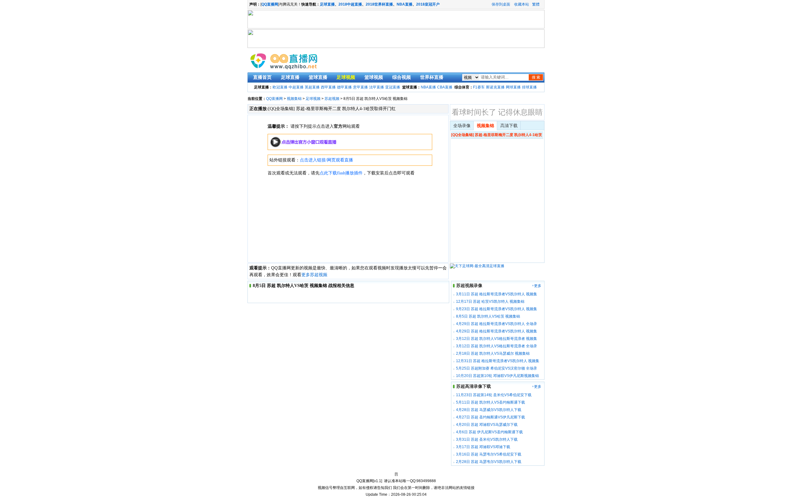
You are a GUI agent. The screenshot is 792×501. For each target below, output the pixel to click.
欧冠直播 (280, 87)
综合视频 (401, 77)
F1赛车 (479, 87)
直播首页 (262, 77)
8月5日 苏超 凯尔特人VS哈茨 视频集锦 (488, 316)
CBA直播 (444, 87)
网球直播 (513, 87)
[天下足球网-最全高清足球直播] (477, 266)
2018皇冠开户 (428, 4)
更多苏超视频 (314, 274)
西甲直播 (328, 87)
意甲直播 (360, 87)
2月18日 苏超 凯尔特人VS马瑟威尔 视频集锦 (493, 353)
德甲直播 (344, 87)
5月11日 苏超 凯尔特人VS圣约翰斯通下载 (490, 402)
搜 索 (536, 77)
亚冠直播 (392, 87)
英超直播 (312, 87)
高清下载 (509, 125)
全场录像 (462, 125)
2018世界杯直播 (379, 4)
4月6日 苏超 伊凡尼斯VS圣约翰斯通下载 (489, 432)
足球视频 (346, 77)
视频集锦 (294, 98)
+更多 (536, 286)
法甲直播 (376, 87)
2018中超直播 (350, 4)
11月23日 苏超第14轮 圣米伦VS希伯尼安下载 (494, 395)
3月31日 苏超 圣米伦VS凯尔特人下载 (487, 439)
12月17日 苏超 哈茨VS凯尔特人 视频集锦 (490, 301)
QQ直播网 (274, 98)
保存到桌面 (501, 4)
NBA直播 (404, 4)
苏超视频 (332, 98)
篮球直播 (318, 77)
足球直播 (327, 4)
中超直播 (296, 87)
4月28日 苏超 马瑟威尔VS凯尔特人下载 (488, 410)
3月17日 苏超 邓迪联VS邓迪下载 (483, 447)
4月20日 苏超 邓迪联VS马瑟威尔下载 (487, 424)
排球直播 (529, 87)
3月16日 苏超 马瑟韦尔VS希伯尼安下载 (488, 454)
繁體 (536, 4)
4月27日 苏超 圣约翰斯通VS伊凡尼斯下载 (490, 417)
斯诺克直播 (495, 87)
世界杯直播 (431, 77)
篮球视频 (373, 77)
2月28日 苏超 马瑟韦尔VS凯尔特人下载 (488, 462)
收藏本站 (521, 4)
